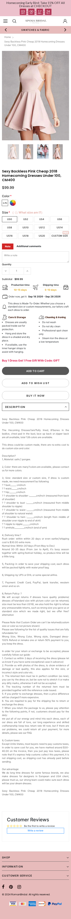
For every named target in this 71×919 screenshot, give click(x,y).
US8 (9, 227)
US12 (42, 227)
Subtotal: (7, 279)
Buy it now (35, 395)
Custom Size (59, 235)
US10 (25, 227)
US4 (41, 219)
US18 (25, 235)
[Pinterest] (11, 887)
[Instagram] (19, 887)
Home (7, 37)
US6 (59, 219)
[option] (35, 30)
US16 (10, 235)
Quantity (6, 264)
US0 (9, 219)
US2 (25, 219)
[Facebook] (3, 887)
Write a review (35, 830)
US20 (42, 235)
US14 (60, 227)
